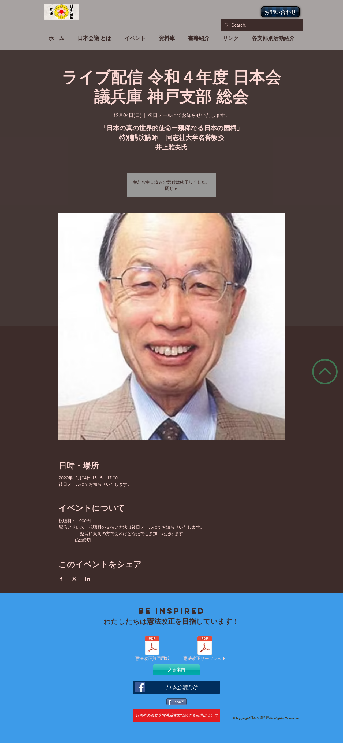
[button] (135, 40)
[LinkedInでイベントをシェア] (87, 579)
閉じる (171, 188)
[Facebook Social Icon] (140, 687)
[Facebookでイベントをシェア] (61, 579)
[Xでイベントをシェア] (74, 579)
